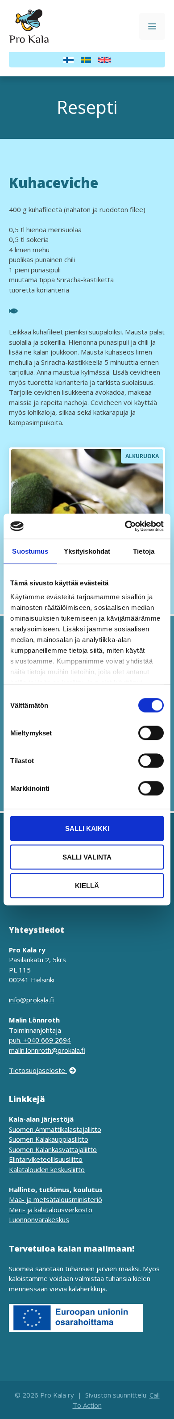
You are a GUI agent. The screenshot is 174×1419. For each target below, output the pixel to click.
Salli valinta (87, 856)
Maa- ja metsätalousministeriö (55, 1199)
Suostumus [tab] (30, 551)
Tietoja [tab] (143, 551)
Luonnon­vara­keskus (39, 1219)
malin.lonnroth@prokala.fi (47, 1050)
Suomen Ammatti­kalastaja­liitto (55, 1129)
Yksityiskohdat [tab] (87, 551)
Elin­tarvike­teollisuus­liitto (46, 1159)
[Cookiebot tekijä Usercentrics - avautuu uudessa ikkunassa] (125, 526)
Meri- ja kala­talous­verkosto (50, 1209)
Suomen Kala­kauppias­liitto (48, 1139)
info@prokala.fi (31, 999)
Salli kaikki (87, 828)
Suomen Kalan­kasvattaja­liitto (53, 1149)
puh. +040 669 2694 (40, 1039)
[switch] (151, 733)
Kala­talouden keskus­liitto (47, 1169)
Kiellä (87, 885)
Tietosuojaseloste (38, 1070)
